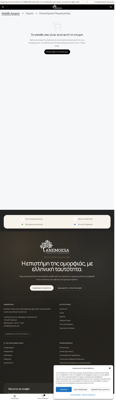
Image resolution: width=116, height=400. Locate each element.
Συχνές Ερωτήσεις (66, 351)
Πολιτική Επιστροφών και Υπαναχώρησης (75, 363)
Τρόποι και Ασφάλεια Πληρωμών (72, 359)
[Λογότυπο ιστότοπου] (57, 6)
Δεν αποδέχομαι (80, 389)
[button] (110, 368)
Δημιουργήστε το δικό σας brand (70, 288)
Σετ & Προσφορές (66, 324)
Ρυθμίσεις (7, 359)
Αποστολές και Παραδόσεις (70, 355)
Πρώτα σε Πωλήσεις (67, 328)
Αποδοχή (64, 389)
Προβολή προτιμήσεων (100, 389)
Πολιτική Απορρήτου (88, 395)
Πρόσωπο (63, 309)
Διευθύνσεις (8, 363)
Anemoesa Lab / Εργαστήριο (16, 334)
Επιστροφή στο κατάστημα (57, 52)
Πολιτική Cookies (75, 395)
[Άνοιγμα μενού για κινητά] (3, 7)
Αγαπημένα (8, 355)
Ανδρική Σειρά (65, 320)
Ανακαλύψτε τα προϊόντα (42, 288)
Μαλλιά (62, 317)
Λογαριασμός (9, 347)
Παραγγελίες (8, 351)
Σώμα (62, 313)
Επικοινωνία (64, 347)
